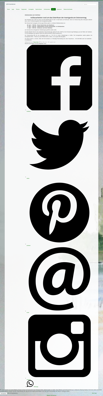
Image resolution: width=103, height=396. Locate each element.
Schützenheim (47, 9)
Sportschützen (39, 9)
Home (8, 9)
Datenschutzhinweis (68, 9)
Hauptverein (24, 9)
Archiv (53, 9)
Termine (17, 9)
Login (13, 9)
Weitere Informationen (51, 395)
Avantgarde (31, 9)
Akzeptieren (3, 393)
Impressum (59, 9)
